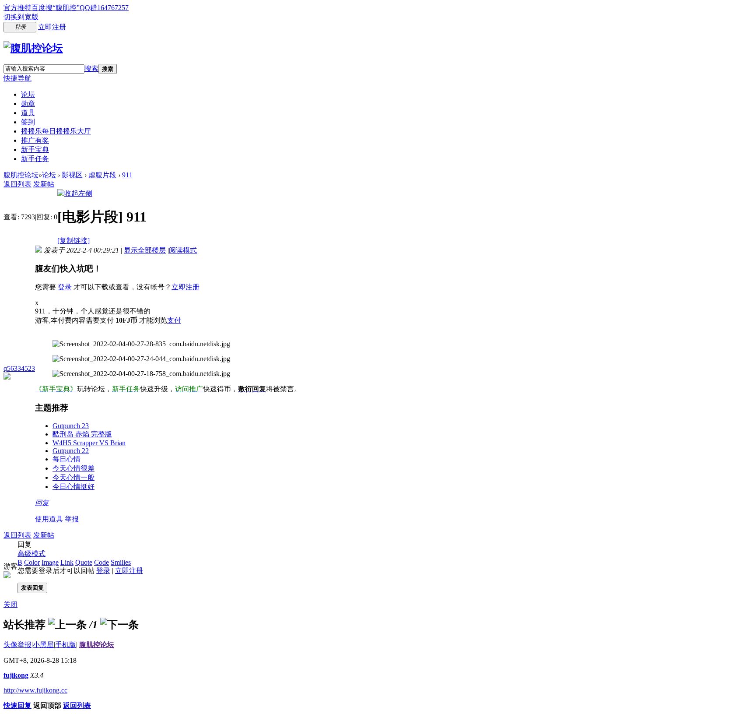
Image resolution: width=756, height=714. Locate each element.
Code (101, 562)
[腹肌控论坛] (33, 48)
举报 (72, 519)
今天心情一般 (73, 477)
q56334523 (19, 368)
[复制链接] (73, 240)
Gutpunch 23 (70, 425)
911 (127, 175)
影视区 (72, 175)
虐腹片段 (102, 175)
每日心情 (66, 459)
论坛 (28, 94)
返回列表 (18, 184)
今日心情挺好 (73, 486)
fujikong (16, 675)
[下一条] (119, 625)
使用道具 (49, 519)
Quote (83, 562)
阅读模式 (183, 250)
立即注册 (52, 27)
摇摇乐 (56, 131)
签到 (28, 122)
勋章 (28, 103)
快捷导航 (18, 78)
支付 (174, 320)
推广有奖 (35, 140)
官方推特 (18, 7)
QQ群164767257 (104, 7)
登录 (65, 287)
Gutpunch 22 (70, 450)
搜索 (91, 68)
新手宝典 (35, 149)
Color (32, 562)
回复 (42, 502)
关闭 (11, 604)
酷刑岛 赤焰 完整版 (82, 434)
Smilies (121, 562)
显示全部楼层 (145, 250)
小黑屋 (43, 644)
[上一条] (67, 625)
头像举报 (18, 644)
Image (50, 562)
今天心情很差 (73, 468)
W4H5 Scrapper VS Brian (89, 443)
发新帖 (43, 184)
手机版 (65, 644)
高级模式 (32, 553)
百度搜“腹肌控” (56, 7)
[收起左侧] (74, 193)
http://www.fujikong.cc (35, 690)
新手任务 (35, 158)
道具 (28, 112)
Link (67, 562)
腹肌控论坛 (21, 175)
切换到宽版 (21, 17)
